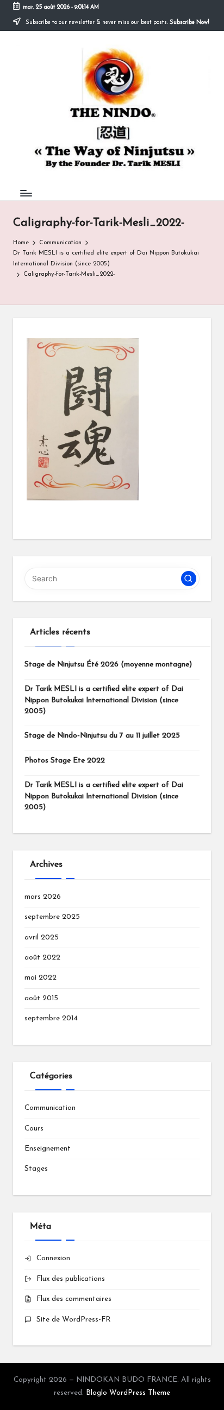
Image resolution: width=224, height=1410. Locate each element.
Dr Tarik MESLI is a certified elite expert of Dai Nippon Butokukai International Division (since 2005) (103, 700)
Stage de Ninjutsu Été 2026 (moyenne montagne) (108, 664)
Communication (50, 1108)
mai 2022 (40, 977)
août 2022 (42, 957)
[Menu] (25, 193)
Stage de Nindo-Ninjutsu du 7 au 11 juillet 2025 (102, 735)
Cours (33, 1128)
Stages (36, 1168)
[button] (188, 578)
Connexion (53, 1258)
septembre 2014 (51, 1018)
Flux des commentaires (73, 1299)
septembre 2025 (52, 916)
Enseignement (47, 1148)
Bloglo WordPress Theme (128, 1392)
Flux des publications (70, 1278)
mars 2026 (42, 896)
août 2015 (41, 998)
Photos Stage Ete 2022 (64, 760)
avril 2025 (41, 937)
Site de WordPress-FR (73, 1319)
